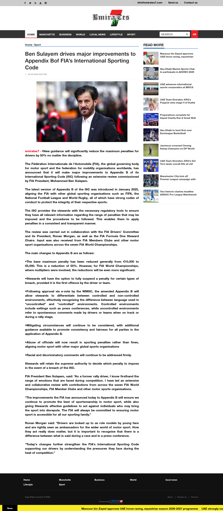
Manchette (47, 34)
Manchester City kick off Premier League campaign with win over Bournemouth (178, 178)
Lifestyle (116, 34)
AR (194, 34)
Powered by (104, 501)
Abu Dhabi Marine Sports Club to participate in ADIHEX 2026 (177, 70)
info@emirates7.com (149, 2)
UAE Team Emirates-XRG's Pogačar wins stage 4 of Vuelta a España (177, 102)
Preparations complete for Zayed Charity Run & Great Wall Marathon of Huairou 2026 (178, 117)
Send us (173, 2)
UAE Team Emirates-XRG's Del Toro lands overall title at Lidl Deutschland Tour (178, 163)
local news (97, 34)
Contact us (191, 2)
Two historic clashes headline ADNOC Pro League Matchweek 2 (178, 194)
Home (31, 34)
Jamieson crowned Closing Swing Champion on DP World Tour (177, 148)
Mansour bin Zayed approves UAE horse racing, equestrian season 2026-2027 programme (177, 56)
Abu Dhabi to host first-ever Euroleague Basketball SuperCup (176, 132)
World (80, 34)
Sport (131, 34)
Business (65, 34)
